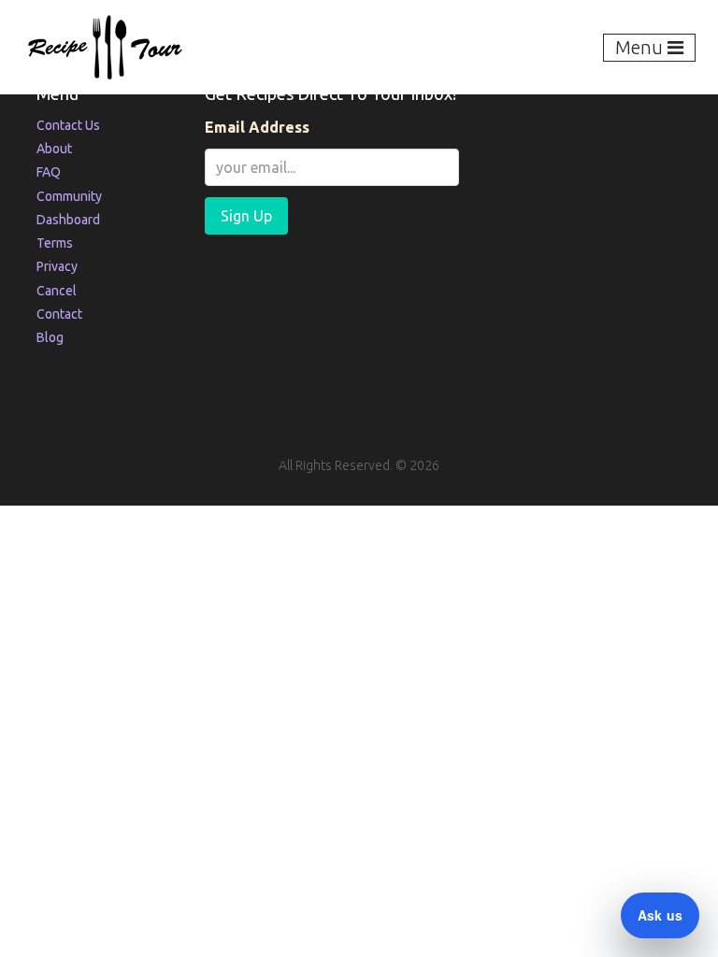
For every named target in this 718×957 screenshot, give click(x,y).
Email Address (257, 127)
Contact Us (68, 125)
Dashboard (68, 219)
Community (69, 196)
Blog (50, 337)
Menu (641, 47)
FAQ (48, 171)
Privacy (57, 266)
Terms (54, 243)
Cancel (56, 290)
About (54, 148)
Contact (59, 314)
